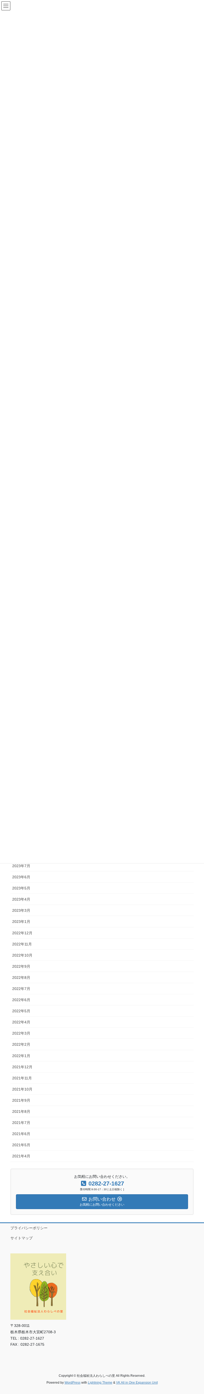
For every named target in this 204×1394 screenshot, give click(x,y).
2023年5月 (21, 888)
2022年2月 (21, 1044)
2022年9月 (21, 966)
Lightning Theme (100, 1382)
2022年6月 (21, 1000)
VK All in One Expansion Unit (137, 1382)
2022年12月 (22, 933)
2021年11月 (22, 1078)
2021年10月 (22, 1089)
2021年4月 (21, 1156)
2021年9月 (21, 1100)
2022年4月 (21, 1022)
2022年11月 (22, 944)
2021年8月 (21, 1111)
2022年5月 (21, 1011)
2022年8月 (21, 977)
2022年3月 (21, 1033)
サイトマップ (21, 1238)
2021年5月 (21, 1145)
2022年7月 (21, 989)
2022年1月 (21, 1056)
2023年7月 (21, 866)
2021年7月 (21, 1123)
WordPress (72, 1382)
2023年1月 (21, 921)
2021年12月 (22, 1067)
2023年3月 (21, 910)
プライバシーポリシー (29, 1228)
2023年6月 (21, 877)
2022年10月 (22, 955)
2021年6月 (21, 1134)
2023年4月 (21, 899)
